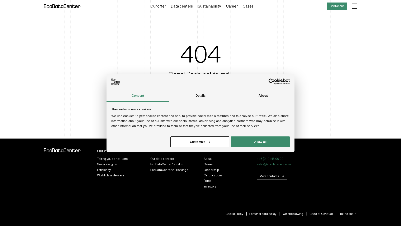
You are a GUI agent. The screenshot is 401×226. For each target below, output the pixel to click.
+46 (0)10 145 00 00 (270, 158)
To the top (346, 213)
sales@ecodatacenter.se (274, 164)
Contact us (337, 6)
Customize (197, 142)
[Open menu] (354, 6)
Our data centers (162, 158)
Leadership (211, 169)
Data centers (182, 6)
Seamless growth (109, 164)
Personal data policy (262, 213)
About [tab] (263, 95)
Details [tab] (200, 95)
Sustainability (209, 6)
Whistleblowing (293, 213)
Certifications (213, 175)
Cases (248, 6)
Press (207, 180)
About (208, 158)
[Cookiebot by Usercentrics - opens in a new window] (271, 81)
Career (232, 6)
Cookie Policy (234, 213)
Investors (210, 186)
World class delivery (110, 175)
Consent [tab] (138, 95)
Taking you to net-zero (112, 158)
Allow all (260, 142)
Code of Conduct (321, 213)
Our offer (158, 6)
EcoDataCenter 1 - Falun (166, 164)
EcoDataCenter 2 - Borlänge (169, 169)
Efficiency (104, 169)
